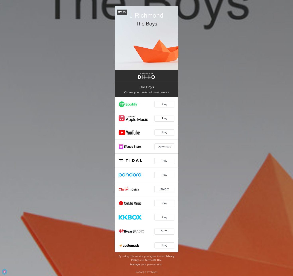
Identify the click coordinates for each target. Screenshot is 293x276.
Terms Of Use (153, 259)
